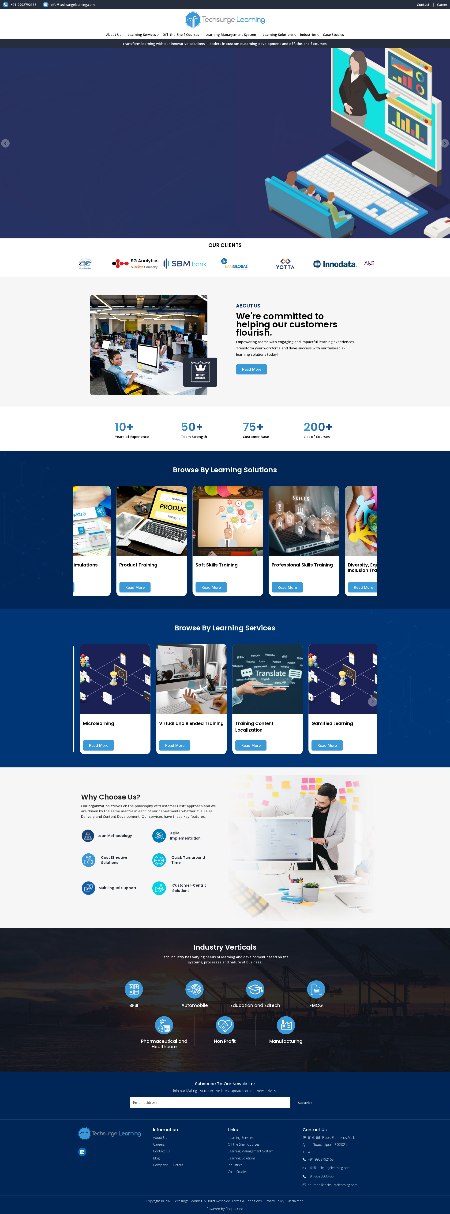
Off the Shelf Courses (244, 1144)
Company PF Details (168, 1165)
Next (444, 143)
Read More (37, 175)
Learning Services (142, 34)
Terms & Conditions (247, 1201)
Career (442, 4)
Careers (159, 1144)
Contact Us (161, 1151)
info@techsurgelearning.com (72, 4)
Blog (156, 1158)
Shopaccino (234, 1209)
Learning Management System (231, 34)
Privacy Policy (274, 1201)
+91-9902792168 (23, 4)
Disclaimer (295, 1201)
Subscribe (305, 1102)
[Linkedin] (82, 1152)
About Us (113, 34)
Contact (423, 4)
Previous (5, 143)
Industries (308, 34)
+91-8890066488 (321, 1176)
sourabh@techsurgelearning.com (332, 1185)
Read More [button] (251, 369)
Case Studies (333, 34)
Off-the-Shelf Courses (180, 34)
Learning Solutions (278, 34)
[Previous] (80, 264)
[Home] (225, 19)
